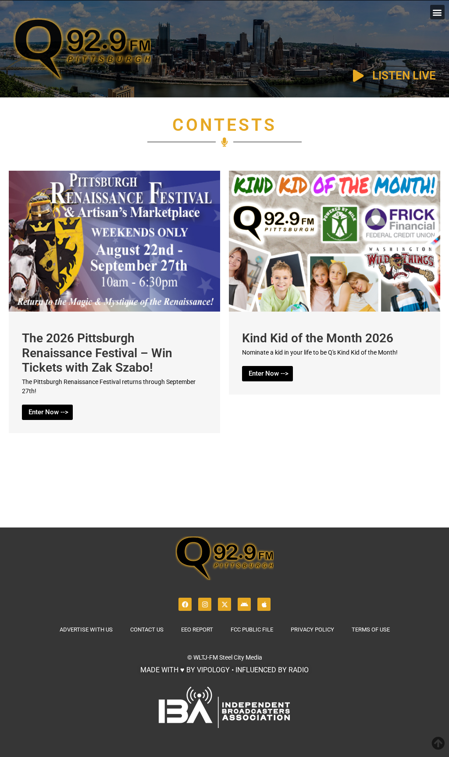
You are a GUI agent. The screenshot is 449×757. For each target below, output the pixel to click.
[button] (437, 12)
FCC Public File (252, 629)
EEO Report (197, 629)
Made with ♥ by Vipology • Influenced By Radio (224, 670)
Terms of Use (371, 629)
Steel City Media (240, 657)
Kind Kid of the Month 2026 (317, 338)
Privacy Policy (312, 629)
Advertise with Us (86, 629)
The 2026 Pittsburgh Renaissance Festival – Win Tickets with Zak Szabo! (97, 353)
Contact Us (147, 629)
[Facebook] (185, 604)
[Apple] (264, 604)
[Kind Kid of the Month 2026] (334, 309)
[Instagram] (204, 604)
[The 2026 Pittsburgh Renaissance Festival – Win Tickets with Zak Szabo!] (114, 309)
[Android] (244, 604)
